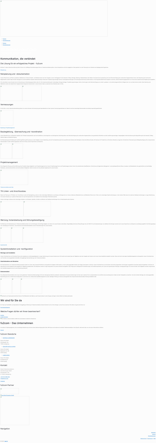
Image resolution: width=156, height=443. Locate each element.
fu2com (4, 38)
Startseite (153, 432)
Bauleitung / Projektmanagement (7, 127)
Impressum (150, 438)
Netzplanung (3, 70)
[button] (78, 70)
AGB (155, 438)
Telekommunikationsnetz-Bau (6, 187)
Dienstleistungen (6, 40)
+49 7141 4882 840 (5, 376)
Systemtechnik (3, 245)
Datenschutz (143, 438)
